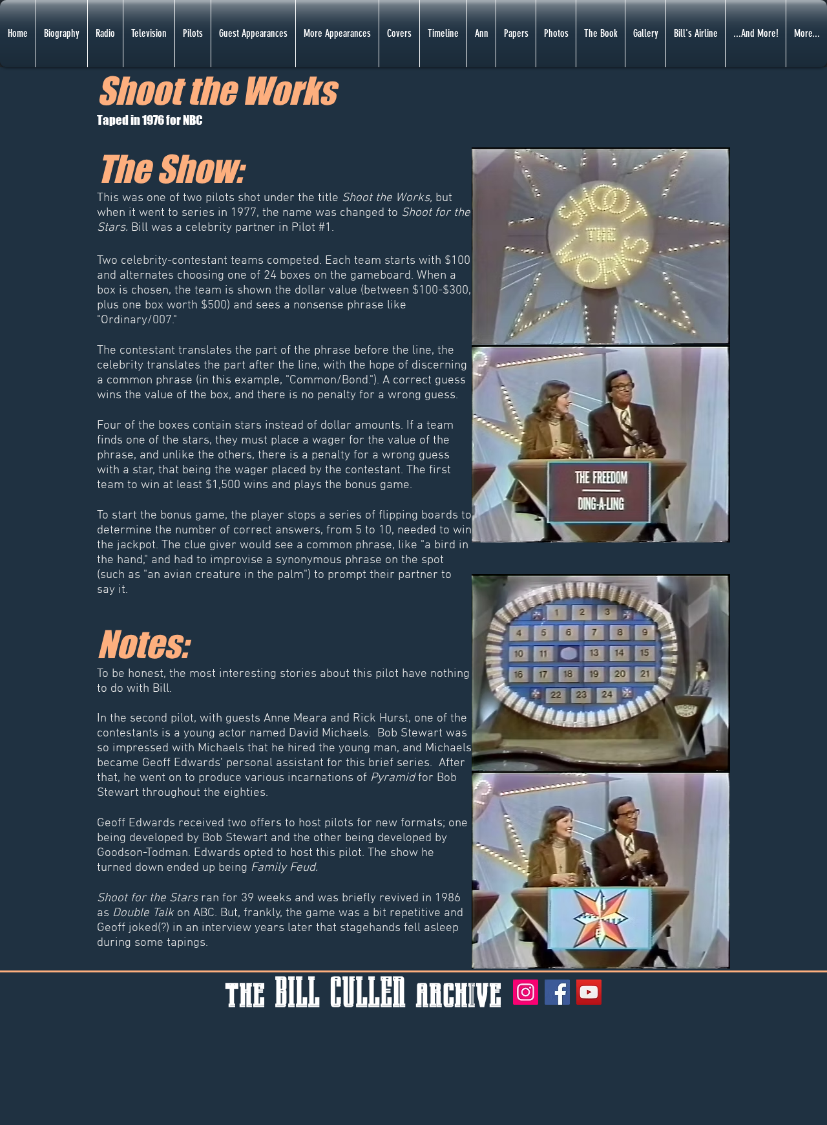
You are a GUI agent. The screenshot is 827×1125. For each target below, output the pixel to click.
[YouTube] (589, 992)
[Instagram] (525, 992)
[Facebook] (557, 992)
